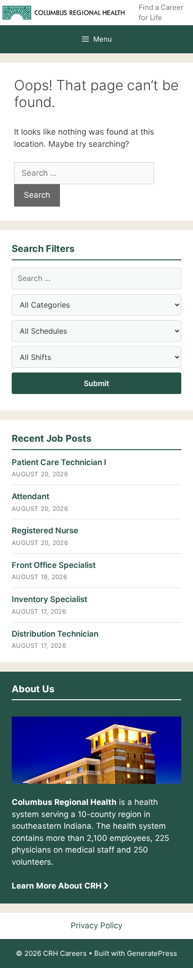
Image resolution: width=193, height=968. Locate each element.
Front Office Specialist (54, 565)
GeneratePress (152, 953)
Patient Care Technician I (59, 462)
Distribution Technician (55, 633)
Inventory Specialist (49, 599)
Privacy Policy (96, 925)
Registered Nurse (45, 530)
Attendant (30, 496)
